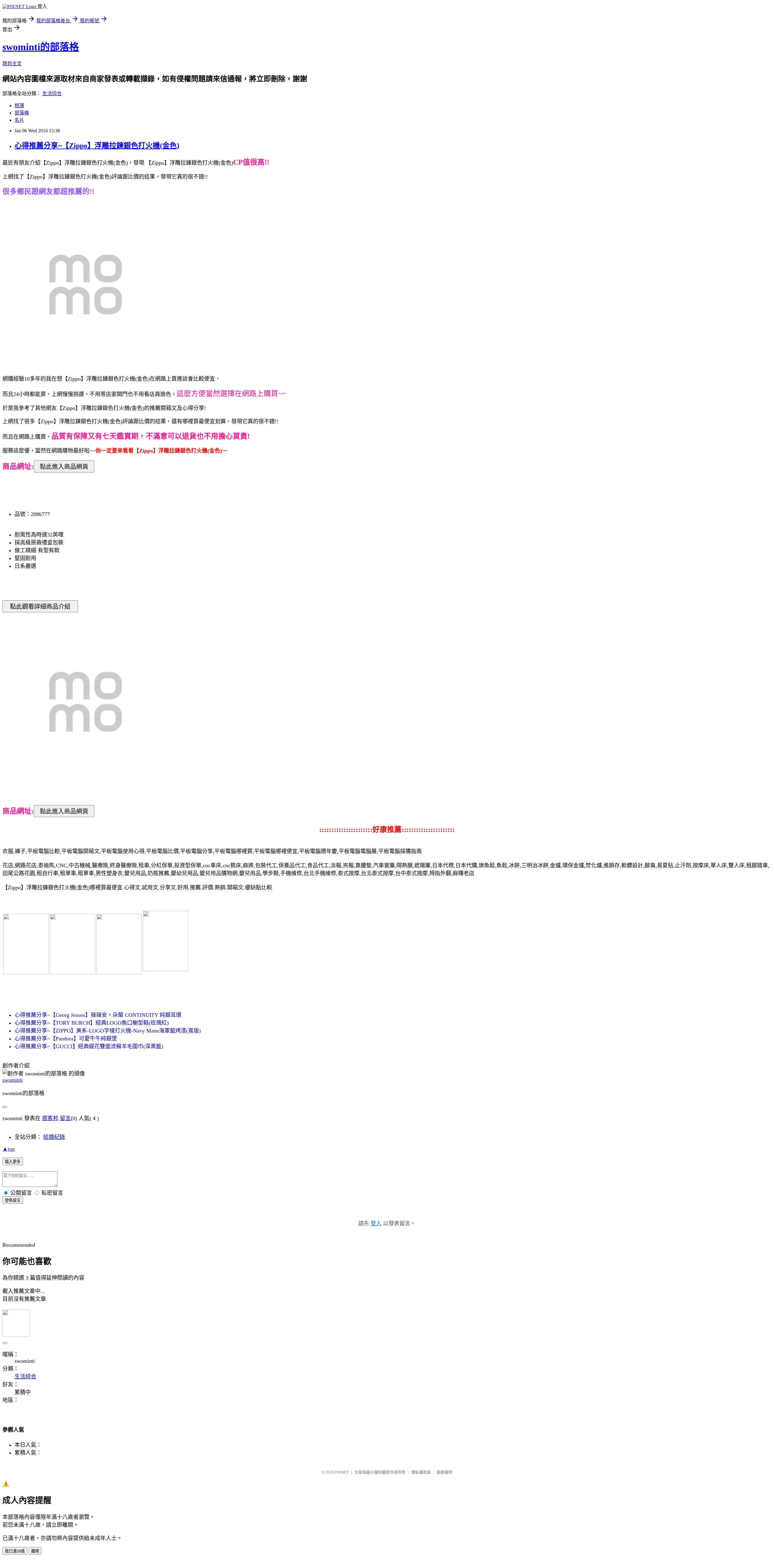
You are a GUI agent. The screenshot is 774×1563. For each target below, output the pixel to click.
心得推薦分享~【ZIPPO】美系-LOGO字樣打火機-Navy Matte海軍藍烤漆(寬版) (108, 1031)
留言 (65, 1118)
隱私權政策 (421, 1472)
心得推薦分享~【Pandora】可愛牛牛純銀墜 (66, 1039)
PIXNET (342, 1472)
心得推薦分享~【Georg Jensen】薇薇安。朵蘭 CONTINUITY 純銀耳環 (98, 1015)
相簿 (19, 105)
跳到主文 (12, 63)
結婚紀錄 (54, 1137)
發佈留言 (13, 1200)
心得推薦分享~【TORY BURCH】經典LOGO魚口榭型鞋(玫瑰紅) (92, 1023)
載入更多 (13, 1161)
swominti (12, 1080)
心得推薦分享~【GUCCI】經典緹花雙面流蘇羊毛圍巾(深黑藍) (89, 1046)
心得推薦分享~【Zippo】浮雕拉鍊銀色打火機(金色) (97, 146)
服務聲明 (444, 1472)
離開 (35, 1551)
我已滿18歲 (15, 1551)
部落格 (22, 112)
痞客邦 (50, 1118)
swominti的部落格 (40, 46)
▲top (8, 1149)
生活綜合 (52, 93)
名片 (19, 120)
